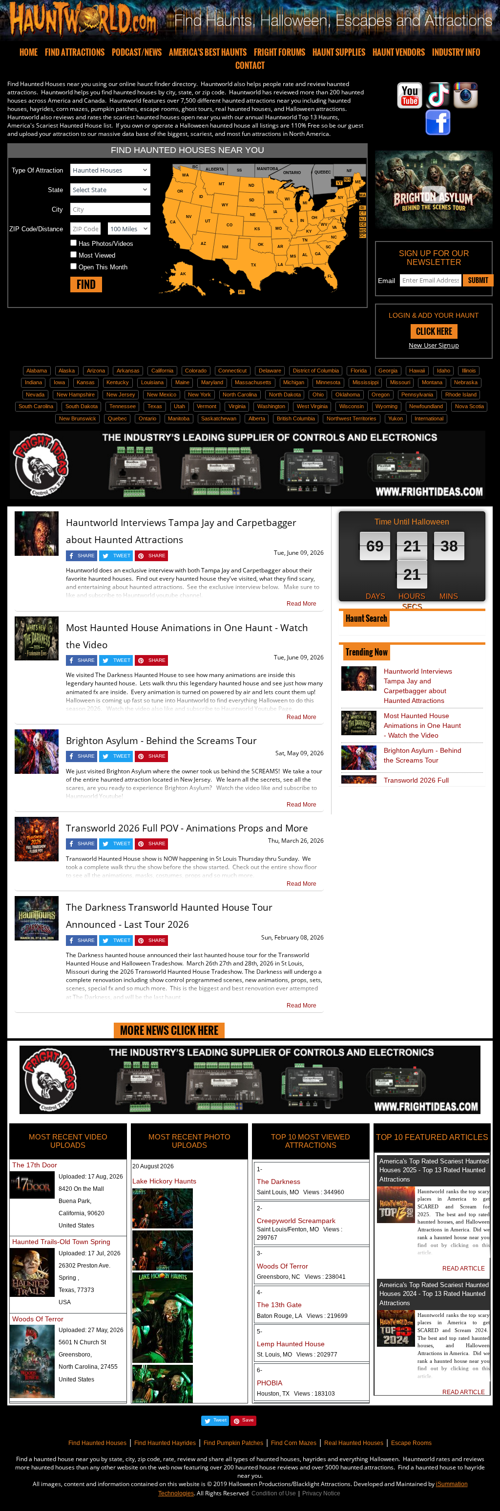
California (162, 370)
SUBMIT (478, 280)
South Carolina (36, 406)
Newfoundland (426, 406)
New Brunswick (77, 418)
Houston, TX (296, 1393)
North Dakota (285, 394)
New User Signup (434, 345)
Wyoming (386, 406)
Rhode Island (461, 394)
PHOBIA (269, 1383)
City (57, 209)
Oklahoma (347, 394)
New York (199, 394)
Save (248, 1420)
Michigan (293, 382)
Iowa (59, 382)
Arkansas (128, 370)
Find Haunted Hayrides (165, 1443)
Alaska (67, 370)
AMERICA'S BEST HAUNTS (208, 52)
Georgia (387, 370)
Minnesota (328, 382)
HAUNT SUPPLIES (338, 52)
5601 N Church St (82, 1342)
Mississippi (365, 382)
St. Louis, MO (297, 1354)
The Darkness (278, 1181)
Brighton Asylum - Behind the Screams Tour (161, 740)
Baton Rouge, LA (302, 1316)
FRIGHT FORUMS (279, 52)
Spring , (69, 1277)
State (55, 190)
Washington (271, 406)
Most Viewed (97, 255)
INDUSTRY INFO (456, 52)
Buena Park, (75, 1201)
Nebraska (466, 382)
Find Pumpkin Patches (233, 1443)
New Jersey (120, 394)
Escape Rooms (411, 1443)
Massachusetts (253, 382)
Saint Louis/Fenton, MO (299, 1233)
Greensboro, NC (301, 1276)
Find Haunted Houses (97, 1443)
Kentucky (117, 382)
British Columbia (296, 418)
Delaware (270, 370)
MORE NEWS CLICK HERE (169, 1030)
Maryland (212, 382)
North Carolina (240, 394)
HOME (29, 52)
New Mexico (161, 394)
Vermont (206, 406)
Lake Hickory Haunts (164, 1181)
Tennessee (122, 406)
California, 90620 (81, 1213)
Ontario (147, 418)
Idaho (443, 370)
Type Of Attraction (37, 170)
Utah (179, 406)
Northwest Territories (351, 418)
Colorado (196, 370)
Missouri (400, 382)
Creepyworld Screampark (296, 1221)
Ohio (318, 394)
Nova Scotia (469, 406)
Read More (301, 603)
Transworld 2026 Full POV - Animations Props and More (187, 828)
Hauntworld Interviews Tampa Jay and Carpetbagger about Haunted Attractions (418, 685)
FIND (86, 284)
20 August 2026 (153, 1166)
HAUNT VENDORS (399, 52)
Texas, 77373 (76, 1290)
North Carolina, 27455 (88, 1366)
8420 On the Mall (81, 1188)
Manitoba (178, 418)
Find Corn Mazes (293, 1443)
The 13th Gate (279, 1305)
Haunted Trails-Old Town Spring (61, 1242)
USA (65, 1302)
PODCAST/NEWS (137, 52)
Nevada (35, 394)
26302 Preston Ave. (84, 1265)
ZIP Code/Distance (36, 229)
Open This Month (103, 267)
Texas (154, 406)
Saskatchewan (218, 418)
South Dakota (81, 406)
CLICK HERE (434, 331)
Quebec (117, 418)
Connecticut (232, 370)
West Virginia (312, 406)
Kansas (86, 382)
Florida (359, 370)
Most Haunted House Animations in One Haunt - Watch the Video (422, 725)
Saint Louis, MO (300, 1192)
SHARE (86, 555)
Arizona (96, 370)
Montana (432, 382)
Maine (182, 382)
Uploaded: (91, 1176)
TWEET (121, 555)
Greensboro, (75, 1354)
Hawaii (417, 370)
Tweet (220, 1420)
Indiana (33, 382)
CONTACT (250, 65)
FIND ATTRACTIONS (74, 52)
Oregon (381, 394)
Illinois (469, 370)
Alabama (36, 370)
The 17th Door (34, 1165)
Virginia (237, 406)
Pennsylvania (417, 394)
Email (386, 281)
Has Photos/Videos (106, 243)
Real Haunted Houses (353, 1443)
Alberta (257, 418)
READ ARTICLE (463, 1268)
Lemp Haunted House (291, 1344)
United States (76, 1225)
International (429, 418)
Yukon (395, 418)
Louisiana (152, 382)
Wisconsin (351, 406)
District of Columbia (316, 370)
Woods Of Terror (37, 1319)
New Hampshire (76, 394)
